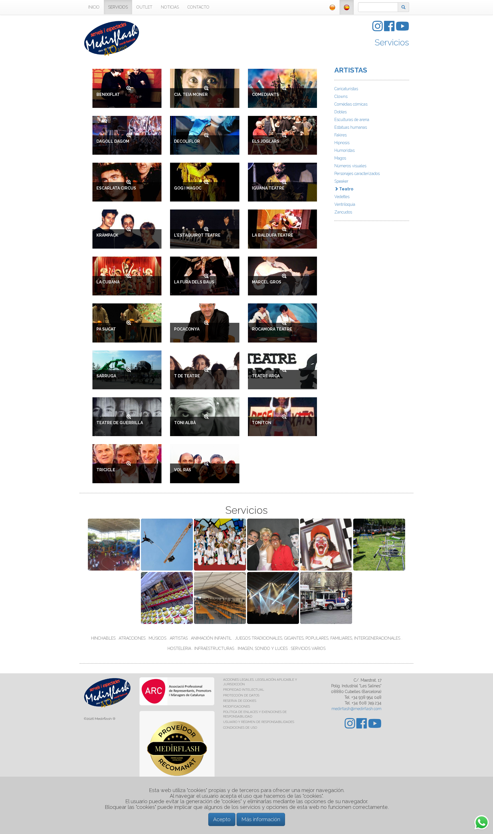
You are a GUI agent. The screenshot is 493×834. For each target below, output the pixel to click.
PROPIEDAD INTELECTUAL (243, 690)
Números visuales (350, 166)
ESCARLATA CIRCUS (116, 188)
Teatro (345, 189)
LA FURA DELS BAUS (194, 282)
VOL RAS (182, 470)
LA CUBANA (108, 282)
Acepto (222, 819)
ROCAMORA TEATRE (272, 329)
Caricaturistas (346, 88)
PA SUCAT (106, 329)
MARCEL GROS (266, 282)
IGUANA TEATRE (268, 188)
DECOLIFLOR (187, 141)
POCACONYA (186, 329)
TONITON (261, 422)
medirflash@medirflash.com (356, 708)
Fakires (340, 135)
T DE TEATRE (187, 376)
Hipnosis (341, 142)
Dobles (340, 112)
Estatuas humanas (350, 127)
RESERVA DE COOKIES (239, 701)
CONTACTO (198, 7)
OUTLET (144, 7)
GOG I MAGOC (187, 188)
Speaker (341, 181)
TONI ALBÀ (185, 422)
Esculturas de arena (351, 119)
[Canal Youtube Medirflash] (402, 29)
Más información (260, 819)
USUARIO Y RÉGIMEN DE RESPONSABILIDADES (258, 722)
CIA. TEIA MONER (191, 94)
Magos (340, 158)
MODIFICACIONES (236, 706)
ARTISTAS (350, 70)
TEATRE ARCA (266, 376)
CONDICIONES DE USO (240, 728)
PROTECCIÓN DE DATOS (241, 695)
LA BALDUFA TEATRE (272, 235)
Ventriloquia (344, 204)
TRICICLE (105, 470)
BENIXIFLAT (108, 94)
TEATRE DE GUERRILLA (119, 422)
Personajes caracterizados (357, 173)
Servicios (392, 42)
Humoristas (344, 150)
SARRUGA (106, 376)
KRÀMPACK (107, 235)
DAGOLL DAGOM (112, 141)
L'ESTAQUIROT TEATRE (197, 235)
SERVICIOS (118, 7)
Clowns (340, 96)
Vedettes (341, 196)
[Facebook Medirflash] (390, 29)
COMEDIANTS (265, 94)
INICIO (94, 7)
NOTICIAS (170, 7)
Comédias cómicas (350, 104)
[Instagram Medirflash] (378, 29)
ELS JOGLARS (265, 141)
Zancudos (343, 212)
